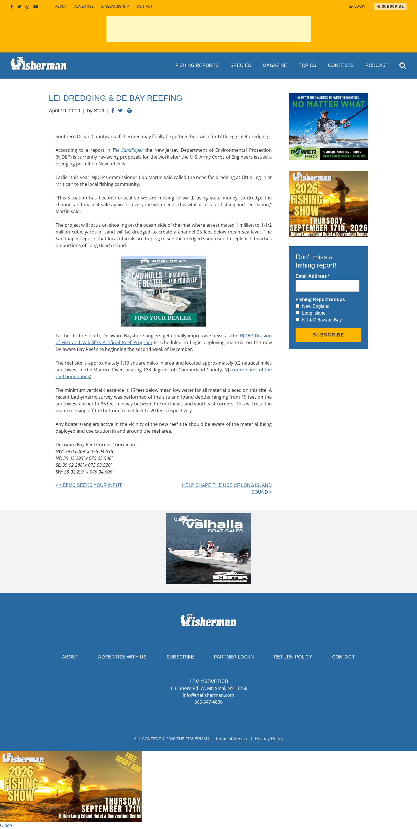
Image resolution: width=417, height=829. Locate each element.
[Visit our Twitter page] (19, 7)
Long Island (314, 313)
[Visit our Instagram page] (27, 7)
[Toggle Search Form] (403, 66)
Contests (341, 65)
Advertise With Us (122, 657)
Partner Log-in (234, 657)
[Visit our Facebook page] (11, 7)
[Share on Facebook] (112, 110)
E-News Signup (115, 7)
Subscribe (180, 657)
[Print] (129, 110)
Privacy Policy (269, 738)
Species (240, 65)
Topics (307, 65)
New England (316, 306)
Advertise (84, 7)
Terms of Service (231, 738)
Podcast (376, 65)
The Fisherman (38, 65)
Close (6, 825)
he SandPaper (129, 150)
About (61, 7)
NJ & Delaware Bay (322, 319)
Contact (144, 7)
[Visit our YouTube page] (35, 7)
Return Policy (293, 657)
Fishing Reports (197, 65)
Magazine (275, 65)
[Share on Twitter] (120, 110)
